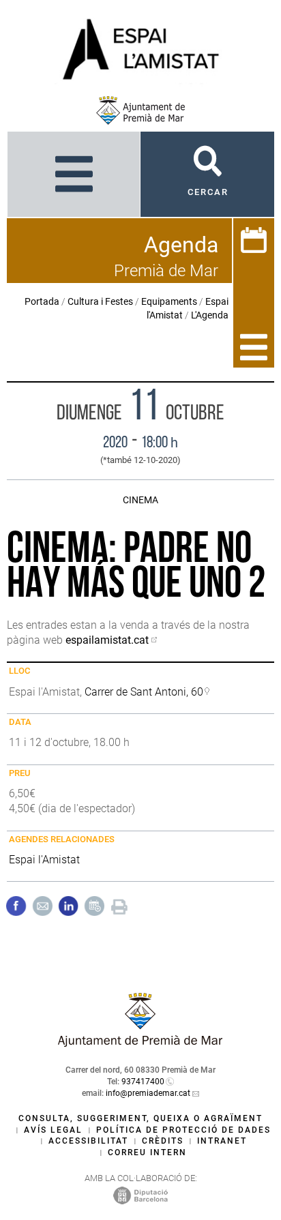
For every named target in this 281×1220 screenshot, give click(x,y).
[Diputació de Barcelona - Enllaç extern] (140, 1195)
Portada (42, 301)
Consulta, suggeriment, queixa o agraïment (140, 1118)
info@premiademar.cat (148, 1093)
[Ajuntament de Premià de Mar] (140, 110)
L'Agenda (209, 315)
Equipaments (169, 301)
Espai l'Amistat (44, 859)
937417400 (142, 1081)
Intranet (222, 1141)
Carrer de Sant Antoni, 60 (144, 691)
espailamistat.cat (107, 640)
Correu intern (147, 1152)
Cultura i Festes (100, 301)
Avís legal (53, 1130)
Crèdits (162, 1141)
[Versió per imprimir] (119, 905)
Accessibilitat (88, 1141)
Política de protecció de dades (183, 1130)
